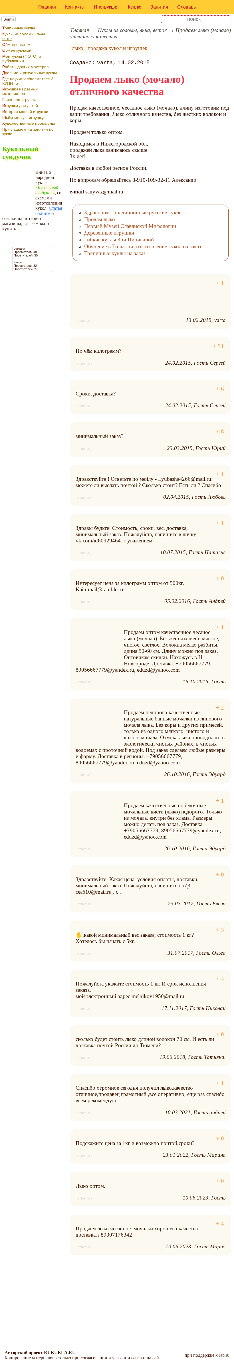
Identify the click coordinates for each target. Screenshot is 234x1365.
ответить (84, 320)
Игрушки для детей (20, 105)
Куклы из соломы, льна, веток (24, 36)
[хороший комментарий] (220, 283)
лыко (77, 48)
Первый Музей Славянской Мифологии (130, 226)
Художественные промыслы (28, 123)
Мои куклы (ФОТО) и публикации (21, 58)
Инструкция (106, 7)
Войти (8, 19)
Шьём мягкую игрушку (23, 117)
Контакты (75, 7)
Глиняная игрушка (19, 99)
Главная (47, 7)
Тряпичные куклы (18, 28)
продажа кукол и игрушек (117, 48)
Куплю (134, 7)
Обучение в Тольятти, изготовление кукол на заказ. (143, 246)
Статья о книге (48, 211)
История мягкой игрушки (25, 111)
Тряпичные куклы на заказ (115, 253)
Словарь (186, 7)
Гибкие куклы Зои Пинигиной (119, 240)
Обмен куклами (16, 50)
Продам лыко (99, 219)
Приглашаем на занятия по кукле (28, 131)
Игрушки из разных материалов (20, 91)
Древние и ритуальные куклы (29, 72)
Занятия (159, 7)
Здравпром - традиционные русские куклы (133, 212)
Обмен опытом (16, 44)
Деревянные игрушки (109, 233)
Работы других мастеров (25, 66)
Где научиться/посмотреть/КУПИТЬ (27, 81)
